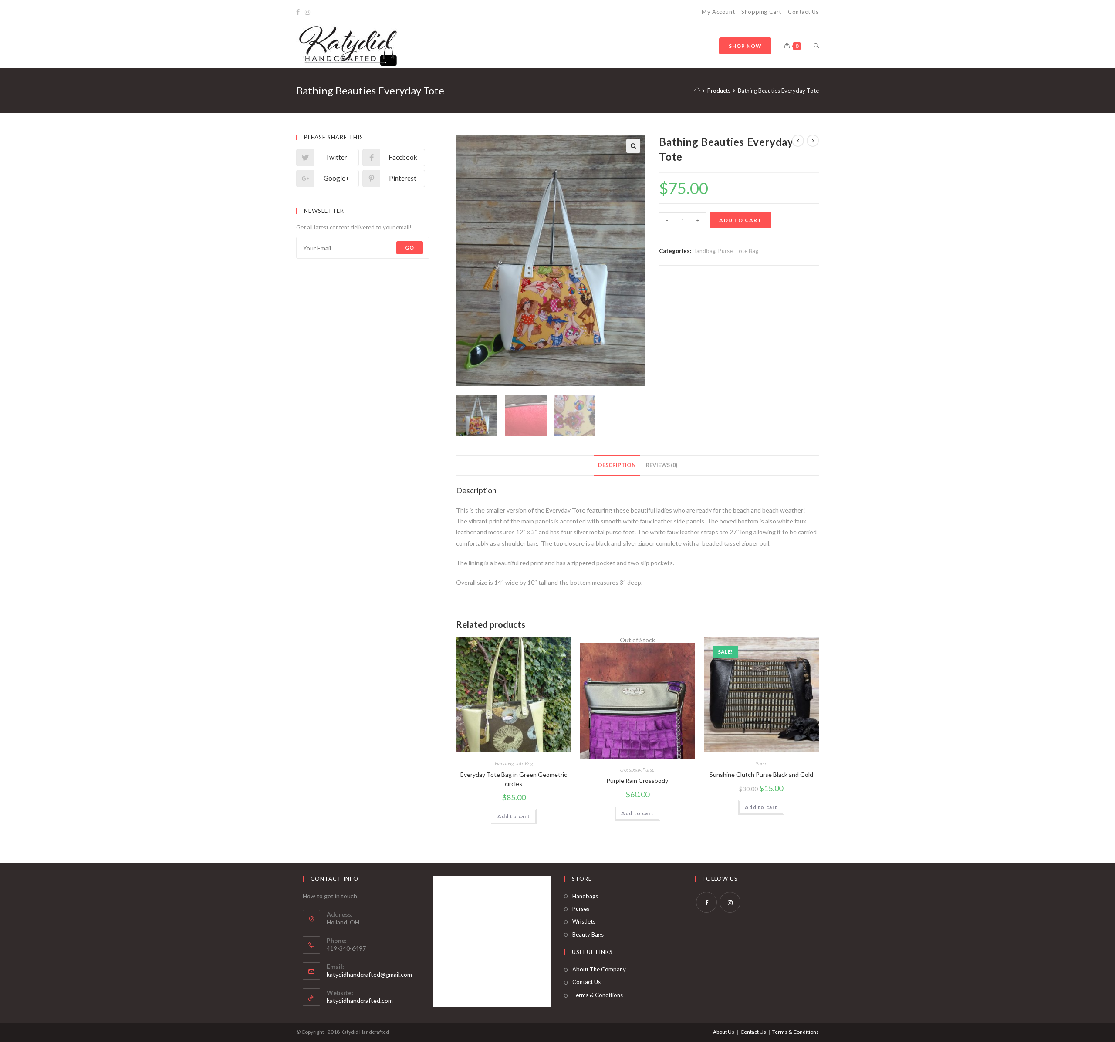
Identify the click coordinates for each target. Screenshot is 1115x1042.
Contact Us (803, 11)
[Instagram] (307, 12)
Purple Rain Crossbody (637, 780)
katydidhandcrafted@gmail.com (369, 974)
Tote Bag (746, 250)
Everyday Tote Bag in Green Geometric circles (513, 779)
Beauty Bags (588, 934)
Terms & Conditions (597, 994)
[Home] (697, 90)
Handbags (585, 896)
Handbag (704, 250)
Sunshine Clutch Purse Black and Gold (761, 774)
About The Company (599, 969)
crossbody (630, 769)
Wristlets (583, 921)
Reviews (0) (661, 465)
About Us (723, 1032)
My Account (718, 11)
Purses (580, 908)
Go (409, 247)
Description (617, 465)
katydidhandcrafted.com (360, 1000)
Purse (725, 250)
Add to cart (740, 220)
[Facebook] (299, 12)
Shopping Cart (761, 11)
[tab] (617, 465)
